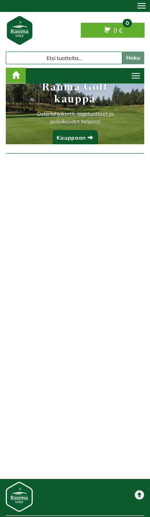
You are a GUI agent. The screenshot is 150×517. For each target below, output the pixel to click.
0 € (120, 28)
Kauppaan (72, 137)
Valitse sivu (56, 75)
